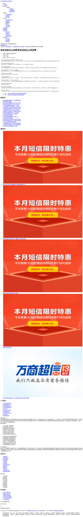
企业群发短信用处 (7, 403)
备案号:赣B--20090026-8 (33, 510)
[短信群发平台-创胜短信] (6, 1)
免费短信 (53, 87)
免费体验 (5, 29)
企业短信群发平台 (7, 412)
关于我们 (5, 37)
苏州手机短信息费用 (7, 115)
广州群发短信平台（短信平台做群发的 (12, 123)
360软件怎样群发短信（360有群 (10, 113)
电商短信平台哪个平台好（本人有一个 (12, 104)
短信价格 (5, 27)
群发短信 (6, 67)
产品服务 (5, 6)
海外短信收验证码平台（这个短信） (11, 112)
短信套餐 (20, 81)
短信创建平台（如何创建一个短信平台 (12, 107)
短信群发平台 (9, 46)
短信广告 (5, 408)
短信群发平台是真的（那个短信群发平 (12, 124)
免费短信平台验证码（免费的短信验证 (12, 111)
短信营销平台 (6, 411)
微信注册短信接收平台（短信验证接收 (12, 100)
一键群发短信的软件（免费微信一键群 (12, 108)
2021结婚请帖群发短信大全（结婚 (11, 105)
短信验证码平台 (6, 404)
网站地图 (57, 510)
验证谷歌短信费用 (7, 101)
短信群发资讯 (16, 46)
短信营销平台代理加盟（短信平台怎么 (12, 119)
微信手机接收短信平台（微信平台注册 (12, 120)
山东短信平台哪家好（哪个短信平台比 (12, 103)
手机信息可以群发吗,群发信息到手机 (16, 94)
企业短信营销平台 (7, 407)
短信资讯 (5, 30)
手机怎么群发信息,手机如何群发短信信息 (17, 93)
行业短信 (5, 414)
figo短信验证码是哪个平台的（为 (10, 116)
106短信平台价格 (7, 410)
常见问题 (22, 46)
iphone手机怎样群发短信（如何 (10, 126)
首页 (4, 3)
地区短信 (61, 510)
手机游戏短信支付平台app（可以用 (11, 109)
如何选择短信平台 (7, 406)
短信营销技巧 (6, 415)
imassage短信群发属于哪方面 (9, 122)
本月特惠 (5, 4)
